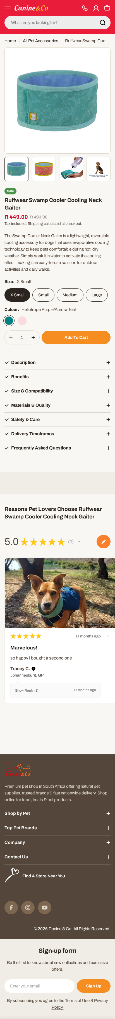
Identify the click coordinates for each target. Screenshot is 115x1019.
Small (43, 295)
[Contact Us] (85, 8)
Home (10, 41)
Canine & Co (60, 929)
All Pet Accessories (40, 41)
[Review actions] (108, 635)
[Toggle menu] (7, 8)
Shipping (35, 224)
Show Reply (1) (26, 690)
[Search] (102, 22)
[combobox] (57, 22)
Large (97, 295)
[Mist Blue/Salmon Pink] (22, 320)
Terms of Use (77, 1000)
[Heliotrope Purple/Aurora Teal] (8, 320)
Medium (70, 295)
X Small (17, 295)
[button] (78, 541)
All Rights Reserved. (92, 929)
